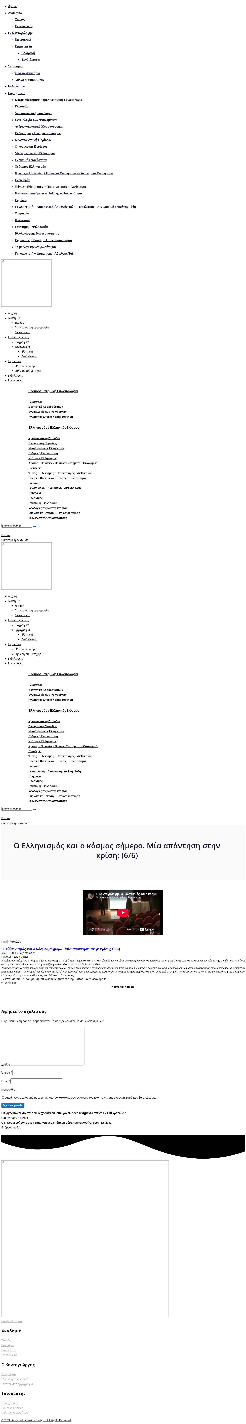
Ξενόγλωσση (30, 60)
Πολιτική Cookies (12, 1408)
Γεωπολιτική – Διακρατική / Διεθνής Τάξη (45, 253)
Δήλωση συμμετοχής (29, 80)
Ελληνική (28, 53)
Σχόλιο (5, 1064)
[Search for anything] (34, 526)
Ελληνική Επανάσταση (31, 160)
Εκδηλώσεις (16, 86)
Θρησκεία (22, 213)
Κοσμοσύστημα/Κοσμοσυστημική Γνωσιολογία (48, 100)
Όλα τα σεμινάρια (27, 73)
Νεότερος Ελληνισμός (30, 166)
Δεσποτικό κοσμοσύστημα (33, 113)
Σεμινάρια (15, 66)
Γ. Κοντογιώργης (20, 33)
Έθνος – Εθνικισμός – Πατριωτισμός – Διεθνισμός (50, 187)
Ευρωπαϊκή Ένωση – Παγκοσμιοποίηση (43, 240)
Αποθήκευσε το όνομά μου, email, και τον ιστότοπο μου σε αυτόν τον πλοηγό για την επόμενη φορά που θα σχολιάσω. (80, 1097)
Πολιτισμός (23, 220)
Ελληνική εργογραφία (15, 1379)
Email (4, 1081)
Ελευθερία (22, 180)
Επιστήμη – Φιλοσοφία (31, 227)
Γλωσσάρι (22, 106)
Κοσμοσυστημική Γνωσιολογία (53, 391)
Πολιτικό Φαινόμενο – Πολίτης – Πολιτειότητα (48, 193)
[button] (35, 402)
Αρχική (13, 6)
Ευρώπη (21, 200)
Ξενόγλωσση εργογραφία (17, 1384)
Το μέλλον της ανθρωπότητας (35, 247)
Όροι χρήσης (9, 1403)
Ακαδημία (15, 13)
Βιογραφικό (23, 39)
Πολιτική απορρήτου (14, 1412)
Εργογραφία (23, 46)
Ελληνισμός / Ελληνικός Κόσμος (38, 133)
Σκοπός (20, 19)
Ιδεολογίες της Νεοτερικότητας (37, 233)
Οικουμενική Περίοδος (31, 146)
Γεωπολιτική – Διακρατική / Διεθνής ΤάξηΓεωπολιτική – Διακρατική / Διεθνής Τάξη (75, 207)
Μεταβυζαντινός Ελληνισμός (35, 153)
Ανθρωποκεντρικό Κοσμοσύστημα (39, 126)
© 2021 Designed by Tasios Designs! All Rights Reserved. (36, 1420)
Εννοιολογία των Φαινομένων (36, 120)
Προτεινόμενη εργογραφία (32, 327)
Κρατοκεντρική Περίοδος (33, 140)
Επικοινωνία (23, 26)
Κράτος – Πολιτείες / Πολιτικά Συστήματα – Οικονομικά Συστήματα (64, 173)
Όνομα (5, 1072)
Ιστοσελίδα (8, 1089)
